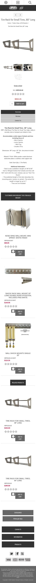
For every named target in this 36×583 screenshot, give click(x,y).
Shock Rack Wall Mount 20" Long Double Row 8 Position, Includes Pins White (18, 296)
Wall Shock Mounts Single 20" (18, 354)
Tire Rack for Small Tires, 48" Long (18, 422)
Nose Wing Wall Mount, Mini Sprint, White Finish (18, 237)
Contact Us (18, 120)
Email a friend (18, 86)
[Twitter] (11, 553)
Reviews (18, 116)
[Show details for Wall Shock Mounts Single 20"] (18, 335)
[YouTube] (22, 553)
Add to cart (20, 103)
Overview (18, 112)
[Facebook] (16, 553)
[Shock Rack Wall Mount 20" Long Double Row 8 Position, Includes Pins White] (18, 290)
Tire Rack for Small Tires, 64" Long (18, 480)
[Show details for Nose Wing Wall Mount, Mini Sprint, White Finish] (18, 218)
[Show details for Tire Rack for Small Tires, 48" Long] (18, 403)
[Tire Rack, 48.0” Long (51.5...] (20, 15)
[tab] (18, 112)
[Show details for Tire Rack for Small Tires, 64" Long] (18, 461)
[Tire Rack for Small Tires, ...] (16, 15)
